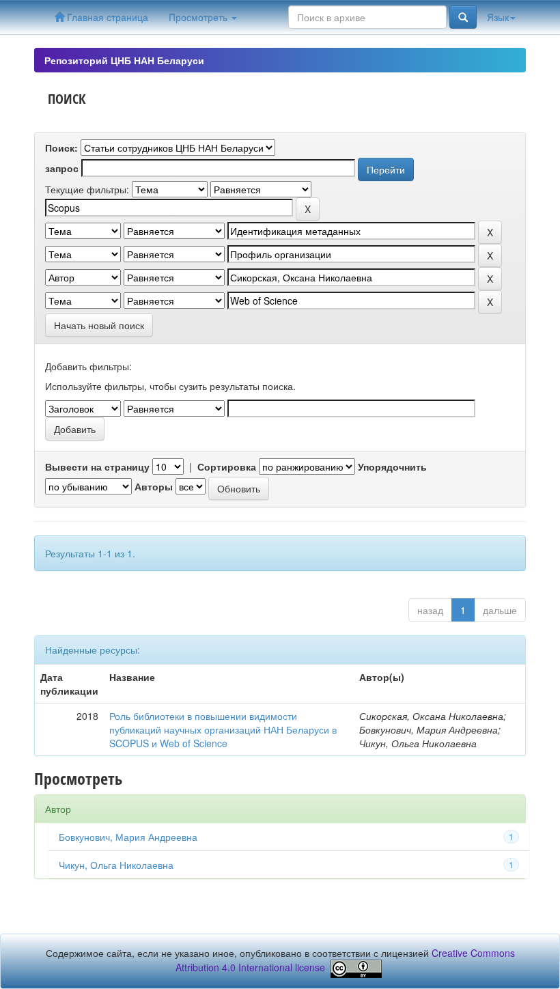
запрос (62, 168)
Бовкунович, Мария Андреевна (128, 837)
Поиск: (61, 147)
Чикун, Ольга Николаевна (116, 865)
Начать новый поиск (99, 325)
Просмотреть (199, 17)
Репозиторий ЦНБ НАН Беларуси (124, 60)
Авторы (154, 486)
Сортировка (226, 466)
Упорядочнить (392, 466)
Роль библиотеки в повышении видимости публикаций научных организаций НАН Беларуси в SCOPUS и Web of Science (223, 729)
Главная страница (106, 17)
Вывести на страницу (97, 466)
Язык (498, 17)
